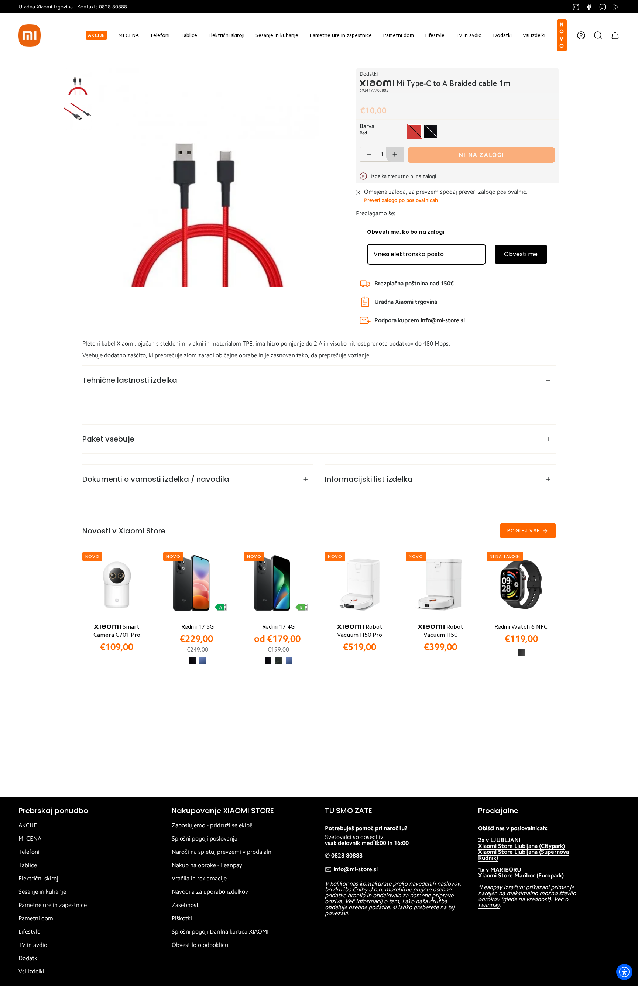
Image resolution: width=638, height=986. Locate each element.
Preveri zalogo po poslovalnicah (401, 200)
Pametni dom (35, 918)
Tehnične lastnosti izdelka (129, 380)
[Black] (192, 660)
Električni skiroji (39, 879)
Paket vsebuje (108, 439)
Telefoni (29, 852)
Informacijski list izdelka (369, 479)
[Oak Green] (278, 660)
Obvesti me (521, 254)
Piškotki (182, 918)
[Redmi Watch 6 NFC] (521, 584)
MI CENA (29, 839)
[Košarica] (615, 35)
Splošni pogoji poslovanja (204, 839)
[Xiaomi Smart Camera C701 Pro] (116, 584)
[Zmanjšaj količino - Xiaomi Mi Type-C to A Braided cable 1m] (368, 154)
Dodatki (369, 73)
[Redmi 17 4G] (278, 584)
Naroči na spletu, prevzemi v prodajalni (222, 852)
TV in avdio (32, 945)
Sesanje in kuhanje (42, 892)
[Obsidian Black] (521, 652)
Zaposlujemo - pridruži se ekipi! (212, 825)
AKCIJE (27, 825)
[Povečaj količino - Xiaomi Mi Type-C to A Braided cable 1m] (395, 154)
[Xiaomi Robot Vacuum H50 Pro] (359, 584)
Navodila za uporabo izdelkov (210, 892)
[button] (159, 35)
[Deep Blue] (202, 660)
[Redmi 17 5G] (197, 584)
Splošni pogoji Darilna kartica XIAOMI (220, 932)
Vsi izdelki (31, 972)
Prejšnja (99, 177)
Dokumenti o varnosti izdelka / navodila (155, 479)
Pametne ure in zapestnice (52, 905)
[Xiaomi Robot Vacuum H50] (440, 584)
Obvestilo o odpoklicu (200, 945)
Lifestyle (29, 932)
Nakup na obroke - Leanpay (207, 865)
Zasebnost (185, 905)
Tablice (27, 865)
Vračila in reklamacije (199, 879)
